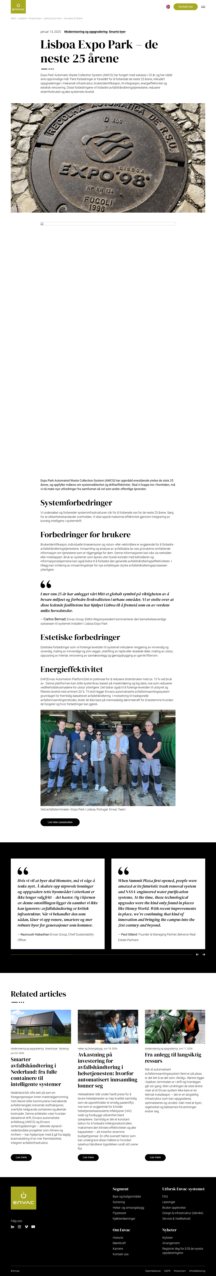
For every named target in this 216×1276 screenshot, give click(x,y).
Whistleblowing (197, 1271)
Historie (118, 1237)
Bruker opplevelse (174, 1207)
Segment (121, 1189)
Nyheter (169, 1230)
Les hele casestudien (60, 822)
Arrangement (171, 1243)
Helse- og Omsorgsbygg (90, 1048)
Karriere (118, 1248)
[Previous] (197, 955)
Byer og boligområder (127, 1196)
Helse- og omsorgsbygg (128, 1207)
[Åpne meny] (203, 7)
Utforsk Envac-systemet (183, 1189)
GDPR (167, 1271)
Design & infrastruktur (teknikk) (182, 1213)
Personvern (180, 1271)
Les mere (21, 1157)
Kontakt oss (186, 6)
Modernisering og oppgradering (85, 31)
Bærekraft (119, 1243)
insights (22, 18)
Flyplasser (119, 1213)
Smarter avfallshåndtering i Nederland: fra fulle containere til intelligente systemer (36, 1072)
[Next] (203, 955)
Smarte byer (35, 18)
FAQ (165, 1196)
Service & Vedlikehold (176, 1218)
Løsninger (168, 1202)
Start (13, 18)
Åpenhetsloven (153, 1271)
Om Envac (121, 1230)
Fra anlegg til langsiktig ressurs (173, 1058)
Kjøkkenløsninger (124, 1218)
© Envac (15, 1271)
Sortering (64, 1048)
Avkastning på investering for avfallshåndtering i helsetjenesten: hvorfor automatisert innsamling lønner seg (107, 1070)
